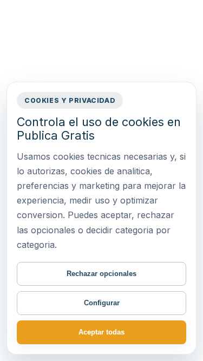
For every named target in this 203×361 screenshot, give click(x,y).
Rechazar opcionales (101, 274)
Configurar (102, 303)
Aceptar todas (101, 332)
